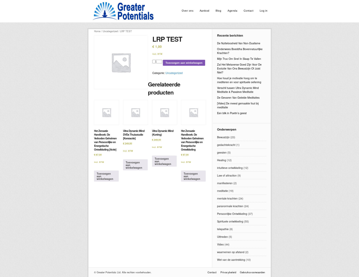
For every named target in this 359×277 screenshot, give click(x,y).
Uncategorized (110, 31)
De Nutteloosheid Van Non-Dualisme (238, 43)
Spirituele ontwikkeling (230, 221)
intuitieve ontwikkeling (230, 168)
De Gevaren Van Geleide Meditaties (238, 97)
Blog (218, 10)
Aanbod (204, 10)
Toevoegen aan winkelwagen (183, 62)
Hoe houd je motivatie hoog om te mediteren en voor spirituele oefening (239, 80)
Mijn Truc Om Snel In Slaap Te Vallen (239, 59)
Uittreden (222, 237)
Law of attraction (227, 175)
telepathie (223, 229)
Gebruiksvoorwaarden (252, 272)
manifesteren (225, 183)
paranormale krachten (230, 206)
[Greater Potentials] (122, 19)
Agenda (232, 10)
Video (220, 244)
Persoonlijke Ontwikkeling (232, 214)
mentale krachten (227, 198)
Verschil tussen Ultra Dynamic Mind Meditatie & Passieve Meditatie (238, 90)
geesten (222, 152)
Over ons (187, 10)
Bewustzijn (223, 137)
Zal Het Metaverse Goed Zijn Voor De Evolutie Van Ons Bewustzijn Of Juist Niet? (239, 68)
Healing (221, 160)
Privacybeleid (228, 272)
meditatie (222, 191)
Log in (264, 10)
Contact (249, 10)
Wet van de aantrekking (231, 259)
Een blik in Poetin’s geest (232, 113)
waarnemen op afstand (230, 252)
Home (97, 31)
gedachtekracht (226, 145)
